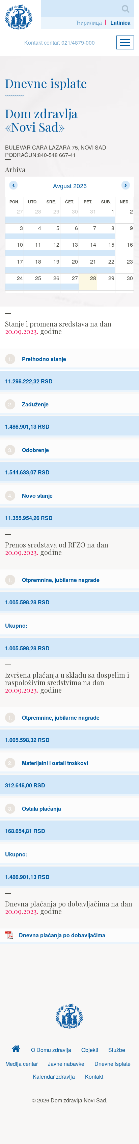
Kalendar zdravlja (54, 1076)
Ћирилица (89, 22)
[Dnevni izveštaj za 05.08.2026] (51, 236)
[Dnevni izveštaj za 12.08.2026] (51, 253)
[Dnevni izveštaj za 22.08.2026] (106, 270)
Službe (116, 1050)
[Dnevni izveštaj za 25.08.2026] (33, 287)
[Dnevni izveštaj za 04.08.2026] (33, 236)
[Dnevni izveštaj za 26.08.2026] (51, 287)
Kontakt (94, 1076)
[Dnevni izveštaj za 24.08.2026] (14, 287)
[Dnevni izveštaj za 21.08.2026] (88, 270)
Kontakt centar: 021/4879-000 (59, 42)
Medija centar (21, 1064)
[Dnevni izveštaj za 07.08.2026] (88, 236)
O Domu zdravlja (51, 1050)
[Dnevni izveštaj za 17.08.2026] (14, 270)
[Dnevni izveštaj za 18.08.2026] (33, 270)
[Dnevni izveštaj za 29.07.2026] (51, 220)
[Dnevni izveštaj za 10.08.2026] (14, 253)
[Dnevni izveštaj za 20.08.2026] (69, 270)
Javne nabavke (66, 1064)
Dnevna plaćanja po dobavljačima (62, 935)
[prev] (13, 185)
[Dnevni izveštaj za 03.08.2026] (14, 236)
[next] (125, 185)
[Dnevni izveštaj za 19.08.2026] (51, 270)
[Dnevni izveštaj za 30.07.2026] (69, 220)
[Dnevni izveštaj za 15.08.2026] (106, 253)
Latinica (120, 22)
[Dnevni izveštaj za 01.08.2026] (106, 220)
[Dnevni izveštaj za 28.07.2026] (33, 220)
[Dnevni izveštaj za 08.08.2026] (106, 236)
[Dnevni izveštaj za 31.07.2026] (88, 220)
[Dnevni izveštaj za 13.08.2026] (69, 253)
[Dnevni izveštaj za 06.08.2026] (69, 236)
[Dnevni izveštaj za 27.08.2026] (69, 287)
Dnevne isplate (112, 1064)
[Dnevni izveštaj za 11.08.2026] (33, 253)
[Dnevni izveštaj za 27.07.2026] (14, 220)
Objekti (89, 1050)
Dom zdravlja (16, 1050)
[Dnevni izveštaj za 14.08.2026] (88, 253)
